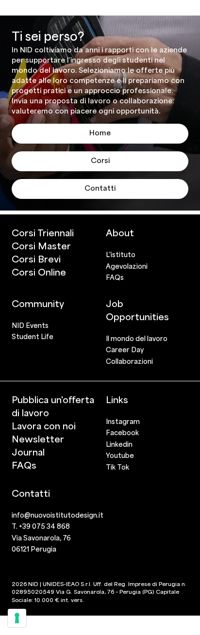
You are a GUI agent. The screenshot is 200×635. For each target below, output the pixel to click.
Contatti (100, 187)
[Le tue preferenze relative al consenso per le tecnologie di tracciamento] (17, 618)
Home (100, 132)
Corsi (100, 160)
